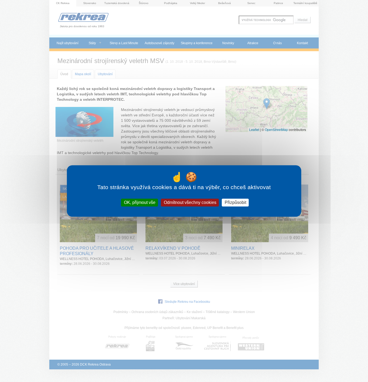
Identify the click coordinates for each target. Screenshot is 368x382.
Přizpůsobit (235, 202)
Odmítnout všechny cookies (190, 202)
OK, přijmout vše (139, 202)
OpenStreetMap (276, 129)
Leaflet (254, 129)
